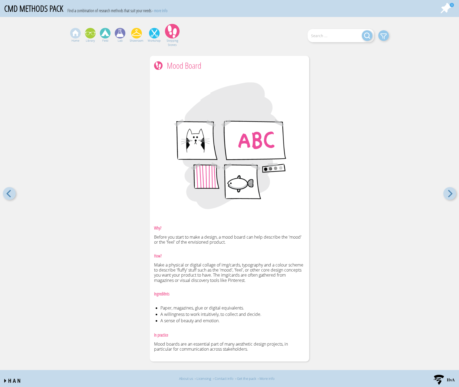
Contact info (224, 378)
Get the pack (246, 378)
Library (90, 40)
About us (186, 378)
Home (75, 40)
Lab (120, 40)
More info (267, 378)
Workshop (154, 40)
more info (161, 11)
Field (105, 40)
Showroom (136, 40)
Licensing (204, 378)
